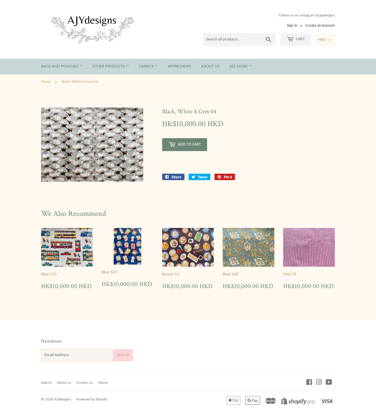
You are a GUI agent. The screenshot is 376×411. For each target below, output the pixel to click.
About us (210, 66)
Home (45, 82)
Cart (300, 39)
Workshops (179, 66)
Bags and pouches (60, 66)
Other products (109, 66)
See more (239, 66)
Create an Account (320, 26)
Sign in (292, 26)
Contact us (84, 383)
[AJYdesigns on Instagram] (319, 383)
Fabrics (147, 66)
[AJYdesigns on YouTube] (329, 383)
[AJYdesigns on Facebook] (309, 383)
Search (46, 383)
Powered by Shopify (91, 399)
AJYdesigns (62, 399)
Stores (103, 383)
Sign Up (123, 355)
